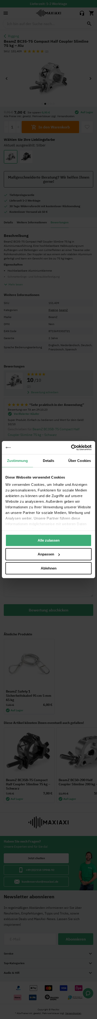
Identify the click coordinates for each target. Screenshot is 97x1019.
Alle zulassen (49, 540)
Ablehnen (49, 568)
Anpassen (46, 554)
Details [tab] (48, 460)
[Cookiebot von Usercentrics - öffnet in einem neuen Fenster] (71, 448)
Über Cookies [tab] (79, 460)
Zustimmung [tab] (17, 460)
